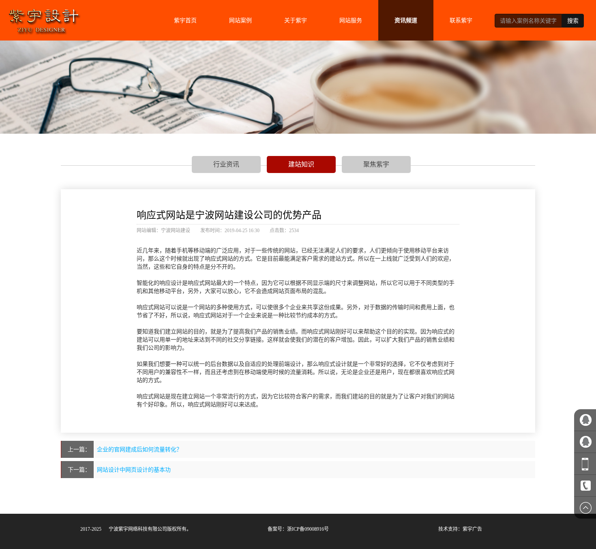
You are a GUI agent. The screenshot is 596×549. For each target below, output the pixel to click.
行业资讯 (226, 164)
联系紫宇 (461, 20)
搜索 (573, 20)
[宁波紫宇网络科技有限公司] (44, 18)
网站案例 (240, 20)
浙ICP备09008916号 (308, 529)
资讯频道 (405, 20)
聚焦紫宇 (376, 164)
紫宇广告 (472, 529)
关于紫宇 (295, 20)
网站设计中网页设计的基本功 (134, 469)
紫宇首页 (185, 20)
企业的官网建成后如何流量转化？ (139, 449)
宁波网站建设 (175, 230)
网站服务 (350, 20)
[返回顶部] (585, 508)
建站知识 (301, 164)
